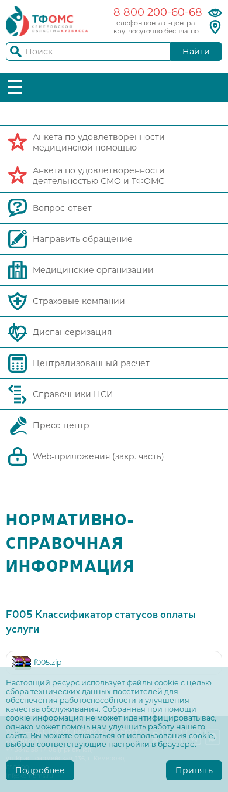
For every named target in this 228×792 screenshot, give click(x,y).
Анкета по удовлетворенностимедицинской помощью (99, 142)
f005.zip (48, 662)
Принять (194, 770)
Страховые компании (79, 301)
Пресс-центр (61, 425)
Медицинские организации (93, 270)
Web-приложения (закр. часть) (98, 456)
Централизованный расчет (91, 363)
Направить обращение (83, 239)
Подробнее (40, 770)
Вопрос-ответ (62, 208)
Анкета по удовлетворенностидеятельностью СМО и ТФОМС (99, 175)
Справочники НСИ (73, 394)
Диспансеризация (72, 332)
